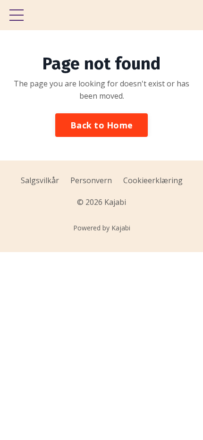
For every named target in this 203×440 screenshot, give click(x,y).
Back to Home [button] (101, 125)
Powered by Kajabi (101, 227)
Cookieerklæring (153, 180)
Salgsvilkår (40, 180)
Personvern (91, 180)
